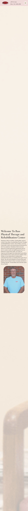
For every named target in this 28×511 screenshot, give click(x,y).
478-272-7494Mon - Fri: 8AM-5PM (15, 3)
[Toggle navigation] (25, 3)
